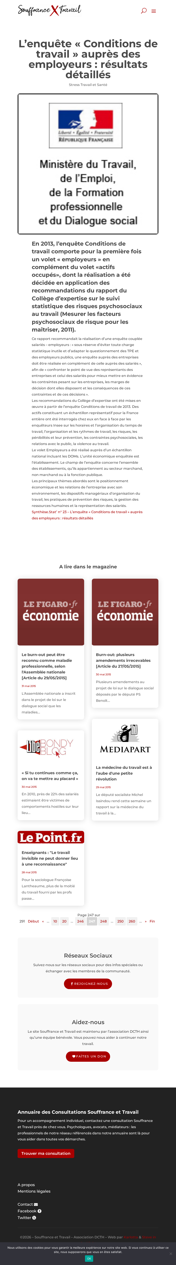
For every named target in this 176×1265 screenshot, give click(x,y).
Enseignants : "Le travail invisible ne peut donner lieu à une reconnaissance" (50, 858)
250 (120, 921)
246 (80, 921)
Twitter (24, 1217)
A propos (26, 1184)
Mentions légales (34, 1191)
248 (103, 921)
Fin (152, 921)
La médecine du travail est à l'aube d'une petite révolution (124, 773)
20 (64, 921)
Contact (25, 1204)
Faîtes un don (91, 1056)
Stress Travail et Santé (88, 85)
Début (33, 921)
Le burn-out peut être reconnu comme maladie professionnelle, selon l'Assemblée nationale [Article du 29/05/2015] (47, 666)
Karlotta (131, 1237)
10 (55, 921)
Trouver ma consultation (45, 1153)
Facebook (27, 1211)
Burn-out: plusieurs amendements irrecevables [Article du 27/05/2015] (123, 660)
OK (89, 1258)
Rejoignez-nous (91, 984)
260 (132, 921)
